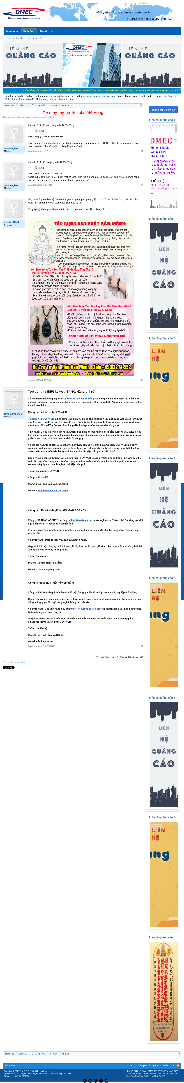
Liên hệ (132, 1065)
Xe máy (20, 117)
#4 (142, 646)
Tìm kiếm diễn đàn (15, 38)
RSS (178, 1065)
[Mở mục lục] (141, 105)
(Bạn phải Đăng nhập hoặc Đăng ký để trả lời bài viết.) (119, 657)
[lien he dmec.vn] (32, 86)
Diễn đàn (28, 31)
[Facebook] (84, 1080)
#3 (142, 380)
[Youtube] (107, 1080)
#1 (142, 151)
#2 (142, 185)
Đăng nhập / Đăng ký (163, 109)
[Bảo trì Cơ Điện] (101, 1080)
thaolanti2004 (11, 222)
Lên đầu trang (168, 1065)
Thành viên (47, 31)
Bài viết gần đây (35, 38)
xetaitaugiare (40, 117)
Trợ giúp (142, 1065)
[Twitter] (90, 1080)
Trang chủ (12, 31)
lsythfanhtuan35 (13, 414)
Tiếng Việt (10, 1065)
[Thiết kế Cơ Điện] (96, 1080)
